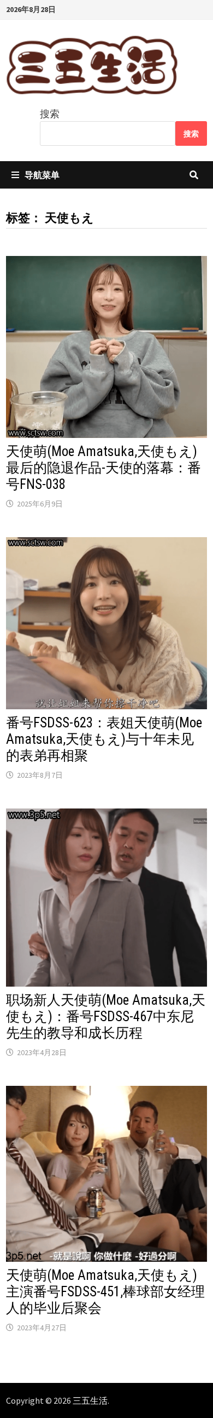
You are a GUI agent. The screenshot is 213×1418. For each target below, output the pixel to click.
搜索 (50, 113)
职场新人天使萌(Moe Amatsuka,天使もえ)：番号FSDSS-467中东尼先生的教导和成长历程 (105, 1016)
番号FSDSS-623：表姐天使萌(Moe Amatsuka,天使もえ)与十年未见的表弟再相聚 (104, 739)
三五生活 (90, 1400)
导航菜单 (42, 174)
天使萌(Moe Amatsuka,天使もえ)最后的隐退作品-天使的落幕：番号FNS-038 (103, 467)
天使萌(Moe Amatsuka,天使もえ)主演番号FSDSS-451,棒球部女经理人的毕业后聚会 (105, 1291)
